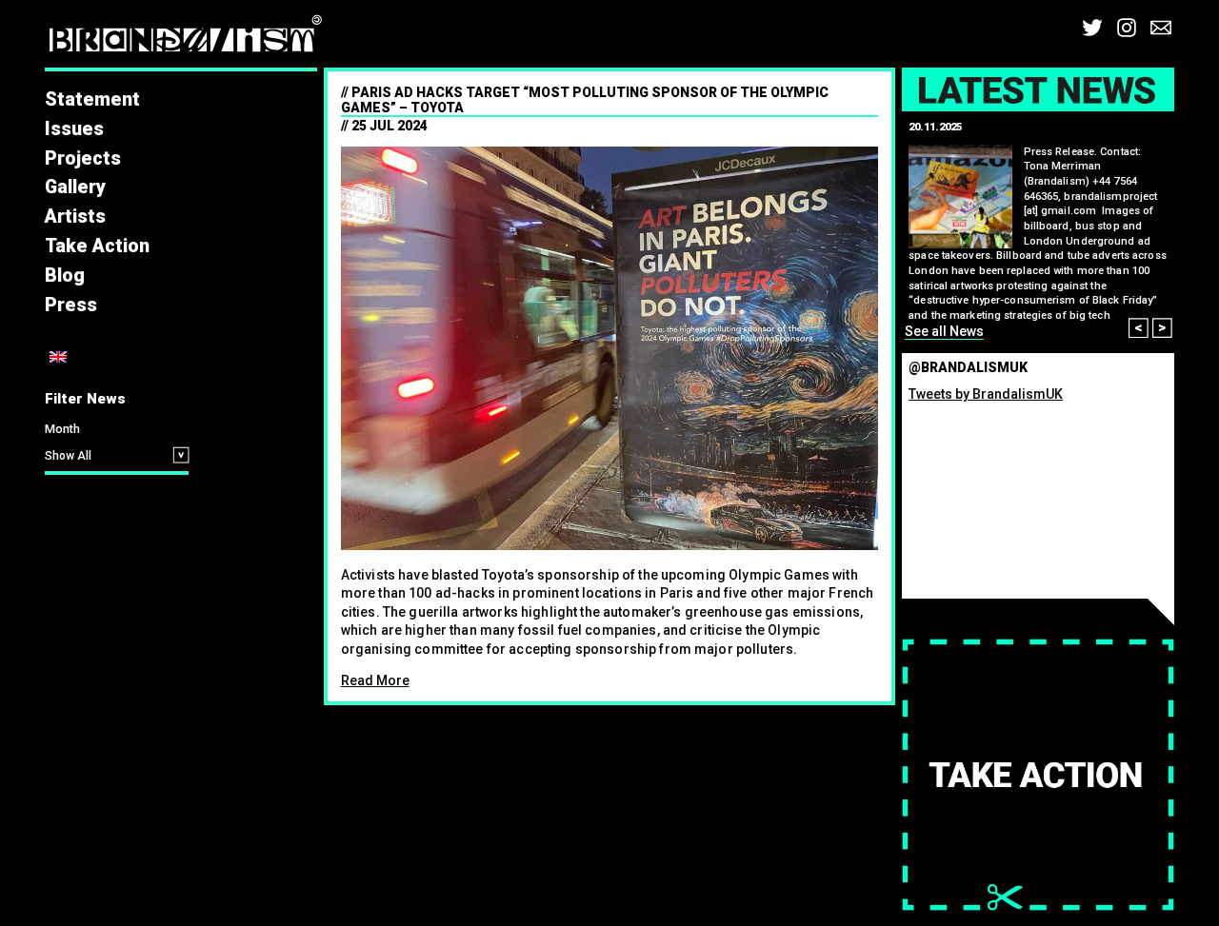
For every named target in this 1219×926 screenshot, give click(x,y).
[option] (1038, 228)
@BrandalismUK (968, 367)
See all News (944, 331)
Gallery (75, 187)
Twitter (1092, 27)
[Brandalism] (186, 38)
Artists (75, 216)
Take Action (97, 246)
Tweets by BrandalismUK (986, 394)
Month (62, 429)
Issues (74, 129)
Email (1161, 27)
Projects (83, 158)
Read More (375, 680)
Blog (65, 275)
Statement (92, 99)
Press (71, 305)
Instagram (1126, 27)
